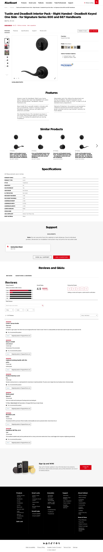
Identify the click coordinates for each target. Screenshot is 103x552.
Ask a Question (67, 501)
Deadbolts (19, 499)
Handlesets (20, 503)
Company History (81, 500)
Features (15, 30)
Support (70, 3)
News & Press (82, 497)
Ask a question (31, 25)
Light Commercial (20, 512)
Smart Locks (32, 3)
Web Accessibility (30, 547)
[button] (93, 30)
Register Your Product (66, 498)
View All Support (42, 257)
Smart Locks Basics (35, 496)
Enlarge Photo (18, 82)
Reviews (9, 275)
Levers (18, 505)
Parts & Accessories (20, 515)
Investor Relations (81, 507)
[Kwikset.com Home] (10, 3)
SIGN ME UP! (86, 467)
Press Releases (82, 520)
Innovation (49, 3)
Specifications (25, 30)
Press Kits (81, 522)
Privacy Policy (41, 547)
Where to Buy (89, 3)
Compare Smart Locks (36, 499)
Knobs (18, 501)
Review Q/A (43, 30)
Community (82, 505)
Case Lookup (66, 503)
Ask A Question (61, 257)
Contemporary (52, 509)
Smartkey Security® (50, 496)
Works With (35, 502)
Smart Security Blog (83, 513)
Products (24, 3)
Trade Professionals (60, 3)
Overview (7, 30)
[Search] (97, 2)
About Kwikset (83, 495)
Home (5, 7)
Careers (81, 510)
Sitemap (75, 547)
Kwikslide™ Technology (51, 499)
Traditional (50, 511)
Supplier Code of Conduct (54, 547)
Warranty (65, 495)
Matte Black (66, 43)
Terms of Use (67, 547)
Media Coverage (83, 526)
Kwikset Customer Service (66, 506)
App (33, 504)
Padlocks (41, 3)
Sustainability (82, 503)
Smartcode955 (36, 513)
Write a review (21, 25)
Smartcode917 (36, 516)
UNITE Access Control (21, 496)
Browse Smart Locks (36, 507)
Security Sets (20, 509)
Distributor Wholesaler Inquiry (82, 529)
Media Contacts (83, 524)
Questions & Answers (24, 275)
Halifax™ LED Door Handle (51, 503)
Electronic (19, 507)
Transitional (51, 513)
